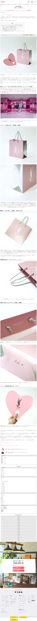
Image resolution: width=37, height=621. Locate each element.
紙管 (23, 605)
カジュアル (2, 497)
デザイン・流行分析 (18, 4)
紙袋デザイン (13, 445)
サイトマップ (33, 599)
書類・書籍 (2, 475)
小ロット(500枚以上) (4, 506)
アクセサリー (3, 470)
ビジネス (2, 503)
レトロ (2, 494)
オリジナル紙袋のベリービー (3, 4)
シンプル (2, 499)
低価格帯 (2, 509)
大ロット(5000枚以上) (4, 508)
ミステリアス (3, 495)
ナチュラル (2, 500)
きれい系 (2, 501)
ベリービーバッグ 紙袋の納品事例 (7, 602)
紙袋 (9, 445)
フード (2, 474)
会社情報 (28, 599)
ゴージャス (2, 502)
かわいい (2, 496)
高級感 (16, 445)
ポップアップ (2, 445)
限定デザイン (7, 445)
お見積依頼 (20, 610)
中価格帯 (2, 510)
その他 (2, 469)
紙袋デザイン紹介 (9, 442)
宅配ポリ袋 (24, 603)
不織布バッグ (24, 601)
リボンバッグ (15, 602)
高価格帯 (2, 511)
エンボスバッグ (12, 602)
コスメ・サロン (3, 473)
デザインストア (16, 596)
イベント (2, 472)
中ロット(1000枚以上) (4, 507)
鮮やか (18, 445)
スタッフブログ (3, 601)
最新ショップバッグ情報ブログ (11, 4)
